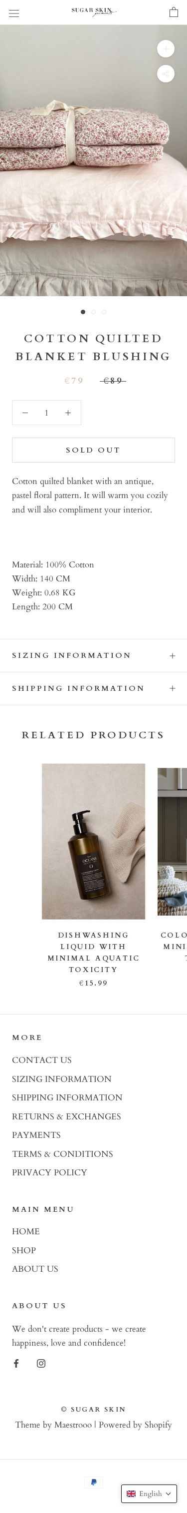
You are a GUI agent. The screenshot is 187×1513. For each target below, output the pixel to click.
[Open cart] (174, 12)
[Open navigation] (14, 12)
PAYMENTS (36, 1135)
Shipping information (78, 688)
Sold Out (93, 450)
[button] (149, 1494)
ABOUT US (35, 1269)
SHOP (24, 1250)
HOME (26, 1231)
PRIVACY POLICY (49, 1172)
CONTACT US (42, 1060)
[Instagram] (41, 1363)
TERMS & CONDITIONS (62, 1154)
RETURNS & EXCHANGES (66, 1116)
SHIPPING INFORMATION (67, 1097)
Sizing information (72, 655)
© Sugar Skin (93, 1409)
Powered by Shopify (135, 1425)
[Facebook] (16, 1363)
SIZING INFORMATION (62, 1079)
